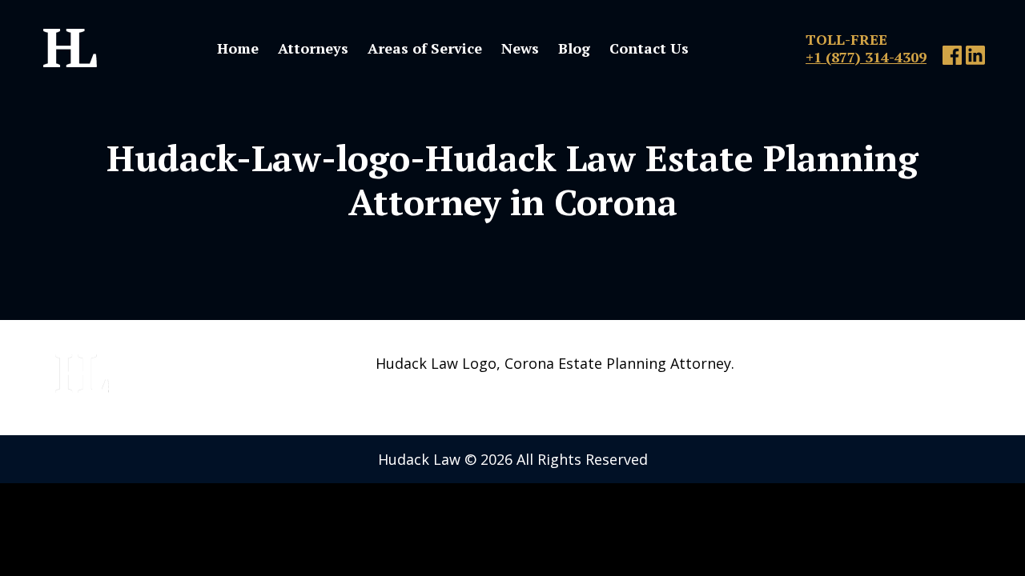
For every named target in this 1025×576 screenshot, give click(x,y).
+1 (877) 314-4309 (866, 56)
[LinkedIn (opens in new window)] (975, 59)
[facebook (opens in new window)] (952, 59)
